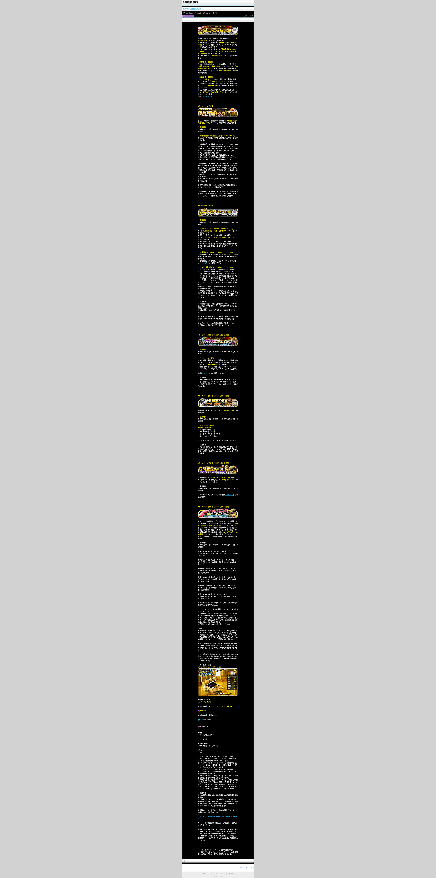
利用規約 (230, 874)
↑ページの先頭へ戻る (246, 867)
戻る (218, 860)
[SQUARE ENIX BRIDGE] (190, 3)
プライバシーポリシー (218, 874)
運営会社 (205, 874)
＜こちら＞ (208, 187)
